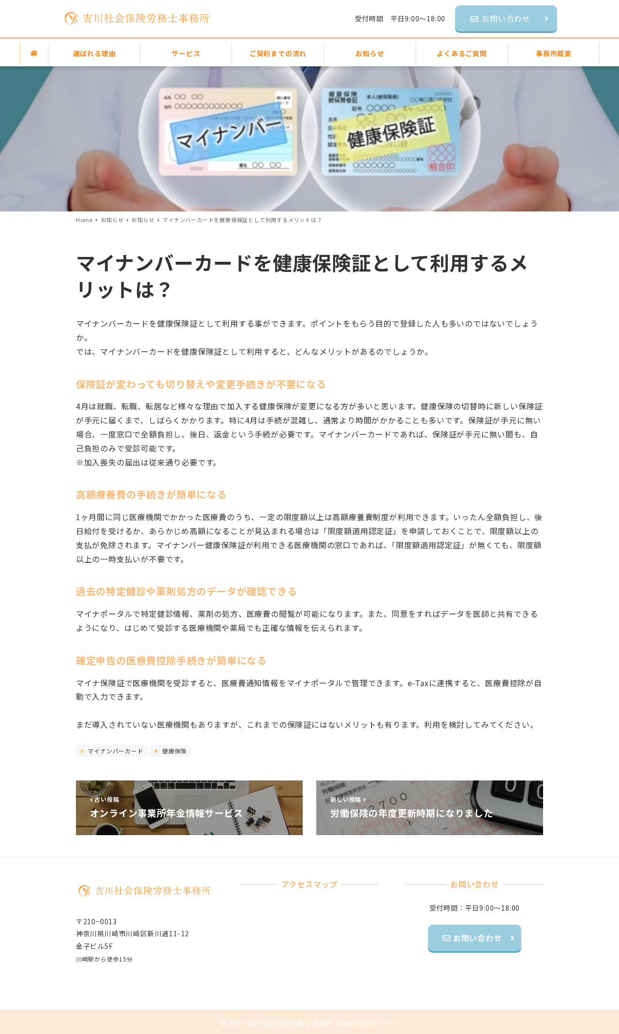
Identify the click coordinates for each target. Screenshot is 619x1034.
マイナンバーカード (115, 751)
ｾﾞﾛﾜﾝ (389, 1023)
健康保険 (173, 751)
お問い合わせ (476, 938)
